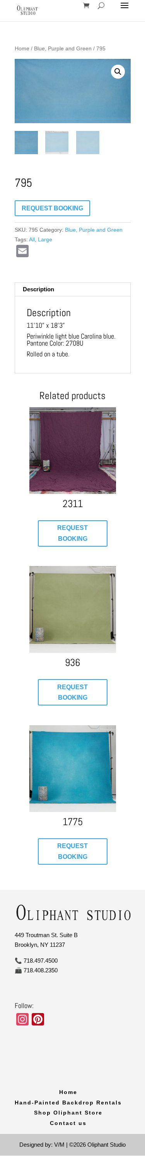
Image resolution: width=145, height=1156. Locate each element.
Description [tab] (38, 289)
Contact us (68, 1123)
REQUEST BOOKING (52, 208)
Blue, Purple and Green (63, 49)
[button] (118, 72)
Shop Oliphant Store (68, 1113)
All (32, 239)
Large (45, 239)
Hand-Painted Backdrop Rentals (68, 1102)
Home (22, 49)
